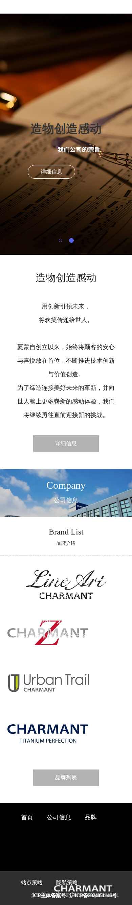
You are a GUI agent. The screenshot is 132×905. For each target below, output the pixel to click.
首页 (27, 817)
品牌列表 (66, 778)
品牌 (91, 817)
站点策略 (32, 883)
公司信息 (59, 817)
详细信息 (51, 172)
